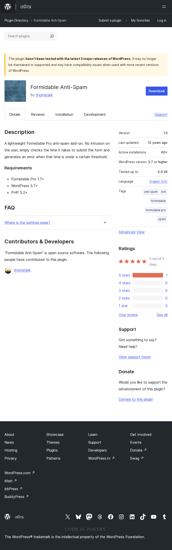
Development (95, 114)
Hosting (10, 450)
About (9, 434)
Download (157, 91)
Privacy (10, 458)
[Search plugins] (51, 36)
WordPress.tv (101, 458)
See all (162, 314)
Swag (137, 458)
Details (14, 114)
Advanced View (132, 232)
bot (163, 191)
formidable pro (156, 210)
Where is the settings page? (27, 222)
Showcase (55, 434)
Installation (64, 114)
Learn (92, 434)
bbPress (13, 489)
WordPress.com (19, 473)
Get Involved (141, 434)
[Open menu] (165, 6)
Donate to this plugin (136, 399)
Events (136, 442)
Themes (53, 442)
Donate (138, 450)
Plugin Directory (16, 20)
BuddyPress (16, 496)
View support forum (135, 357)
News (9, 442)
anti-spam (151, 191)
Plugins (52, 450)
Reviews (38, 114)
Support (161, 114)
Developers (97, 450)
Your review (128, 314)
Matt (10, 481)
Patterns (53, 458)
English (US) (159, 181)
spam (162, 219)
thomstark (44, 95)
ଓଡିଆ (19, 517)
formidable (158, 201)
